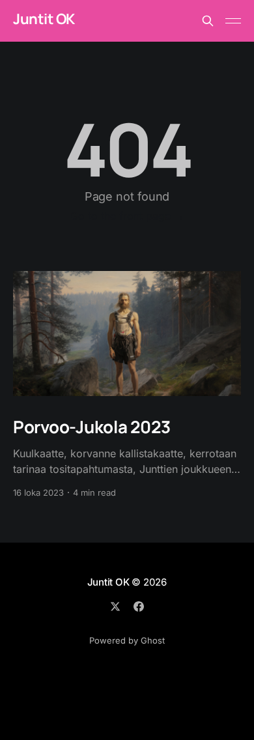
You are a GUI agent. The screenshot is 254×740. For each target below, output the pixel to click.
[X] (115, 606)
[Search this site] (207, 20)
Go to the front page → (127, 215)
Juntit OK (44, 19)
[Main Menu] (233, 21)
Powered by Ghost (127, 640)
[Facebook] (139, 606)
